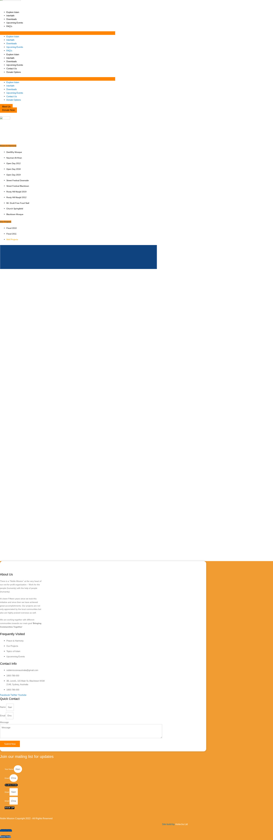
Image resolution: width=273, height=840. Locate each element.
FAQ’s (9, 26)
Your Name (9, 769)
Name (3, 707)
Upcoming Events (14, 22)
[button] (57, 33)
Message (4, 722)
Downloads (11, 19)
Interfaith (10, 15)
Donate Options (13, 72)
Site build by (175, 824)
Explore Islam (12, 12)
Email (3, 715)
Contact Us (11, 68)
